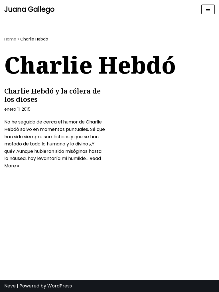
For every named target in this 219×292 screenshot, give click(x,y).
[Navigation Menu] (208, 9)
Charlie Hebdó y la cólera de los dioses (52, 95)
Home (10, 39)
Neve (10, 286)
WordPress (59, 286)
